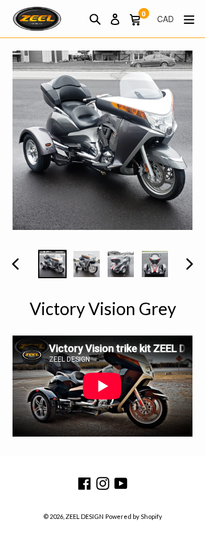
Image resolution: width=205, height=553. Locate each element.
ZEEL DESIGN (84, 516)
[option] (52, 264)
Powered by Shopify (133, 516)
